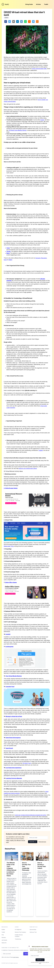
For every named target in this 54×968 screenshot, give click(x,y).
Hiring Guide (29, 4)
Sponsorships (33, 929)
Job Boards (4, 940)
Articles (38, 4)
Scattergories (9, 646)
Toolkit (46, 4)
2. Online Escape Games (11, 488)
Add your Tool (33, 932)
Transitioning (18, 939)
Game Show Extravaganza (13, 737)
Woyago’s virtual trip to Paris (14, 716)
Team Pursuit (9, 748)
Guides (3, 929)
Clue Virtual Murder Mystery (14, 676)
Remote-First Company (20, 932)
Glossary (4, 937)
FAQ (3, 934)
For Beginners (18, 929)
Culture (6, 17)
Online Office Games (11, 582)
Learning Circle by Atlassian (14, 778)
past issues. (16, 957)
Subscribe (32, 841)
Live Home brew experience (13, 767)
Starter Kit (4, 942)
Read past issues (42, 841)
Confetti (8, 634)
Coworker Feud (10, 686)
